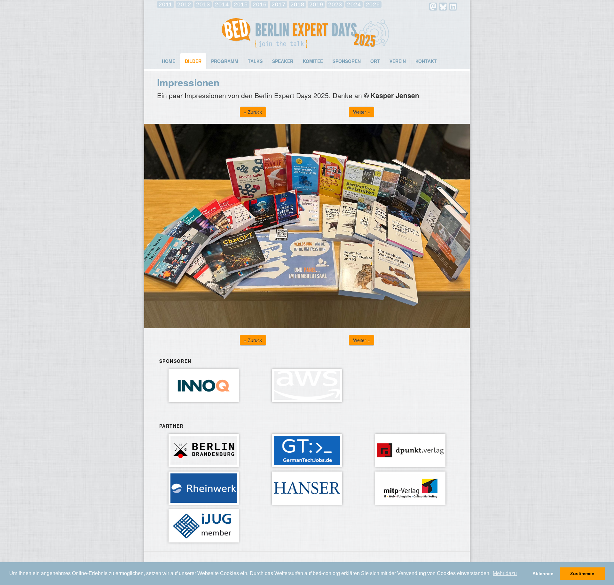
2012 (184, 4)
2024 (354, 4)
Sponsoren (347, 61)
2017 (279, 4)
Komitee (313, 61)
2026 (373, 4)
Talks (255, 61)
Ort (375, 61)
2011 (165, 4)
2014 (222, 4)
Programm (224, 61)
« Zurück (253, 112)
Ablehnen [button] (543, 573)
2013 (203, 4)
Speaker (282, 61)
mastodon (433, 7)
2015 (241, 4)
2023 (335, 4)
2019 (316, 4)
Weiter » (361, 112)
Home (168, 61)
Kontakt (426, 61)
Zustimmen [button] (582, 573)
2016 (260, 4)
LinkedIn (453, 7)
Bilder (193, 61)
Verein (398, 61)
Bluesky (443, 7)
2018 (297, 4)
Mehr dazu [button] (505, 573)
